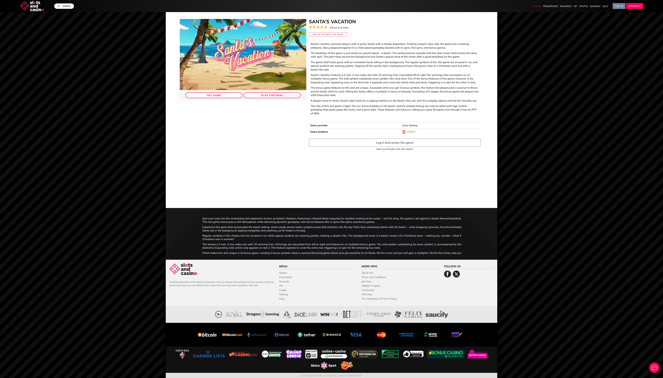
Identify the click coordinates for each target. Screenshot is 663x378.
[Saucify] (436, 314)
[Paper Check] (456, 334)
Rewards (565, 6)
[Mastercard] (381, 334)
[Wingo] (329, 314)
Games (537, 6)
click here (253, 285)
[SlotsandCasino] (32, 6)
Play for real (272, 95)
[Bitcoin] (207, 334)
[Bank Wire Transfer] (431, 334)
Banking (595, 6)
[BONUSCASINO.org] (446, 353)
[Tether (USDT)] (307, 334)
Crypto (583, 6)
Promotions (550, 6)
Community (368, 290)
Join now (634, 6)
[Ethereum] (257, 334)
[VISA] (356, 334)
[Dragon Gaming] (262, 314)
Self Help (367, 294)
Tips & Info (367, 272)
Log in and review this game (395, 142)
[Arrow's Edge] (286, 314)
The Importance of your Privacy (379, 298)
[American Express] (406, 334)
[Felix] (408, 314)
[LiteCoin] (282, 334)
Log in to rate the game (328, 34)
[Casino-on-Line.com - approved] (413, 353)
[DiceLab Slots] (305, 314)
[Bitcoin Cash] (232, 334)
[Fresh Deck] (378, 314)
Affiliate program (371, 285)
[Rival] (234, 314)
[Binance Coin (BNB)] (331, 334)
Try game (213, 95)
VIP (575, 6)
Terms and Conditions (374, 277)
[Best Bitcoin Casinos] (390, 353)
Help (605, 6)
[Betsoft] (352, 314)
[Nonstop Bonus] (364, 353)
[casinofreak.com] (477, 353)
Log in (619, 6)
